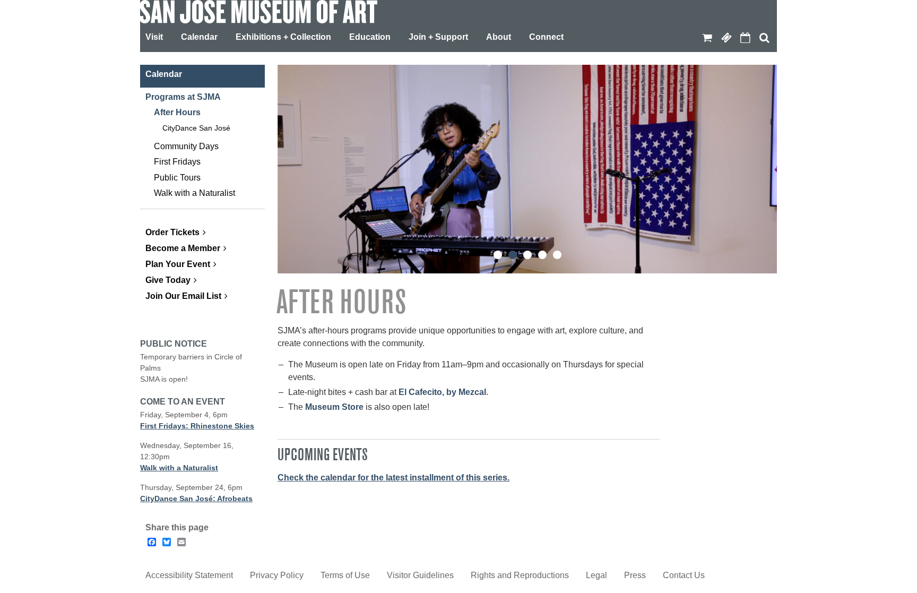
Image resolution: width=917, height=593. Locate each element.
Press (635, 575)
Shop (706, 38)
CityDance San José (196, 128)
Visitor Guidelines (420, 575)
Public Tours (177, 177)
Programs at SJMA (183, 96)
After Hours (177, 112)
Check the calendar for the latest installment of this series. (393, 477)
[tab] (498, 255)
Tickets (726, 38)
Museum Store (334, 406)
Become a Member (182, 248)
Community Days (186, 146)
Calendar (745, 38)
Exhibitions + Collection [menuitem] (283, 36)
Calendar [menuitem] (199, 36)
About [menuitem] (498, 36)
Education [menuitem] (370, 36)
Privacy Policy (277, 575)
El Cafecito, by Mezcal (442, 392)
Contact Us (684, 575)
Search (764, 38)
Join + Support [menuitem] (438, 36)
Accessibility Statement (189, 575)
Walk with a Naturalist (194, 192)
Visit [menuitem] (154, 36)
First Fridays (177, 161)
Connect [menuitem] (546, 36)
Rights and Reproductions (520, 575)
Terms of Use (345, 575)
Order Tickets (172, 232)
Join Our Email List (183, 295)
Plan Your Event (177, 264)
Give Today (168, 280)
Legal (596, 575)
